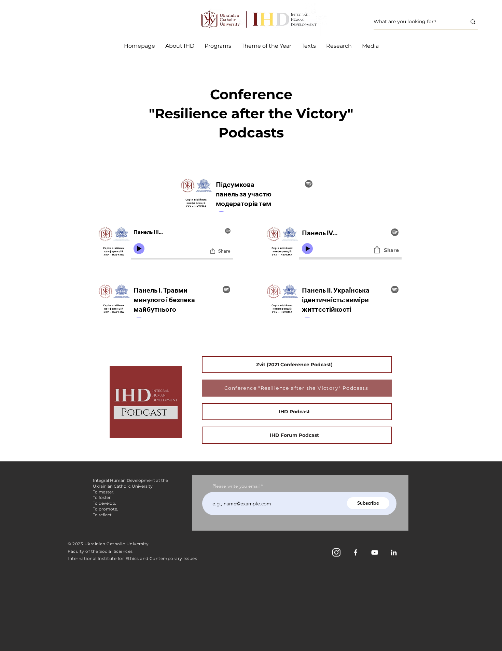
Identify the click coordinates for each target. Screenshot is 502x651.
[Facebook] (355, 552)
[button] (217, 46)
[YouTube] (375, 552)
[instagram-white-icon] (336, 552)
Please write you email (236, 486)
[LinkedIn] (394, 552)
